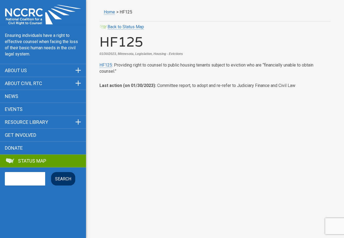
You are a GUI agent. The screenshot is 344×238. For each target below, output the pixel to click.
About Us (16, 70)
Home (109, 12)
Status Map (32, 161)
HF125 (105, 65)
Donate (14, 148)
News (11, 96)
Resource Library (26, 122)
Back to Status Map (126, 26)
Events (14, 109)
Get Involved (20, 135)
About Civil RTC (23, 83)
